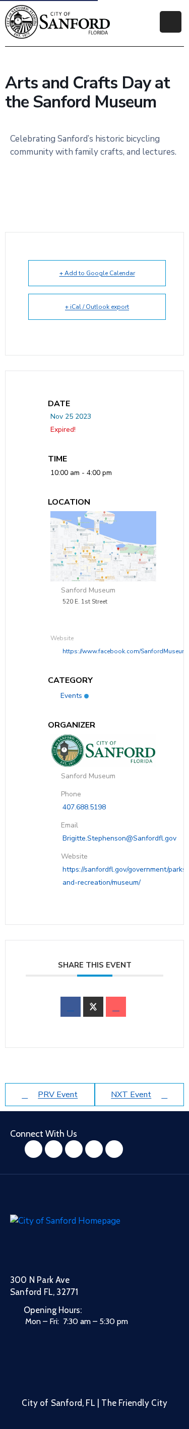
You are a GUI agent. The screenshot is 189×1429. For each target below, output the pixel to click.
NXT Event (131, 1094)
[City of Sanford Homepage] (85, 1238)
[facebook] (70, 1007)
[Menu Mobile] (170, 22)
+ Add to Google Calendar (97, 273)
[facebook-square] (33, 1149)
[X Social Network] (93, 1007)
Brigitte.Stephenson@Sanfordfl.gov (119, 838)
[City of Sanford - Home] (57, 22)
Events (71, 695)
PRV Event (58, 1094)
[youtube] (74, 1149)
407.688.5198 (84, 807)
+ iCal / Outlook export (97, 307)
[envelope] (116, 1007)
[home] (94, 1149)
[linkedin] (114, 1149)
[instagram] (53, 1149)
